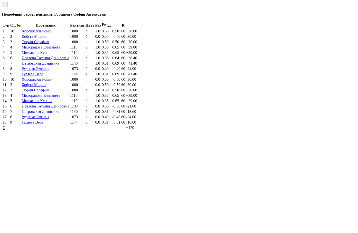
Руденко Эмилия (35, 69)
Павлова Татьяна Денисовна (45, 58)
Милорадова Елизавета (41, 47)
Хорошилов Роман (37, 31)
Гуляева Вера (32, 74)
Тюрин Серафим (35, 42)
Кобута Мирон (34, 36)
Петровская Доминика (40, 63)
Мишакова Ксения (37, 52)
